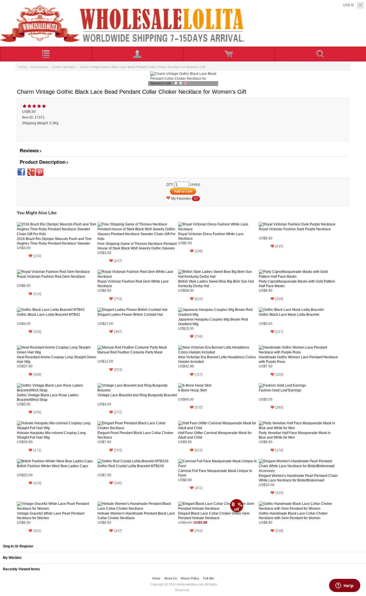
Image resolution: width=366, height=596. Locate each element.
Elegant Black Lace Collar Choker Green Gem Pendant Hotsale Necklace (214, 515)
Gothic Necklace (63, 67)
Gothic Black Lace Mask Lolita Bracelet (289, 315)
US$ (346, 5)
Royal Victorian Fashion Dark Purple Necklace (295, 229)
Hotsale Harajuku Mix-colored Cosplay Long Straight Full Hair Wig (51, 435)
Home (22, 67)
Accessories (39, 67)
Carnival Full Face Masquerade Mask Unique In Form (215, 473)
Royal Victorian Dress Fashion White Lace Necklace (211, 236)
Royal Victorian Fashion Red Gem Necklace (51, 277)
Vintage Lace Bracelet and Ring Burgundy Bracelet (137, 395)
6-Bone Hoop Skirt (192, 390)
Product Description (42, 162)
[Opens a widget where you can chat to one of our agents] (344, 586)
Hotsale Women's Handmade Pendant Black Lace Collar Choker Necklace (136, 515)
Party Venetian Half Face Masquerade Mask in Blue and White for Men (295, 435)
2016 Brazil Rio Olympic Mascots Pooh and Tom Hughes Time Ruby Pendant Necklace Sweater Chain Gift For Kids (54, 241)
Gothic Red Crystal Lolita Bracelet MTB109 (131, 466)
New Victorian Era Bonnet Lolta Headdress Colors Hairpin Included (217, 359)
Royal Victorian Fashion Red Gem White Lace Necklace (133, 283)
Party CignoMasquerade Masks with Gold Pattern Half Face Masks (297, 283)
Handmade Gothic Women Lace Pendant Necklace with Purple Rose (298, 359)
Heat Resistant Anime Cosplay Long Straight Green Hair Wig (56, 359)
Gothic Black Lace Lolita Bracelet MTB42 (48, 315)
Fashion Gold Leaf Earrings (280, 390)
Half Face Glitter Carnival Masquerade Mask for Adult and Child (215, 435)
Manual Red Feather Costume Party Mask (130, 352)
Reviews (29, 150)
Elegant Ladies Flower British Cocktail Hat (130, 315)
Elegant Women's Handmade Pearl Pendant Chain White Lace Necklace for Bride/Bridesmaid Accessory (298, 478)
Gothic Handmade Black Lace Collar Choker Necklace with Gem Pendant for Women (293, 515)
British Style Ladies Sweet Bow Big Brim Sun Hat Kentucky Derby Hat (216, 283)
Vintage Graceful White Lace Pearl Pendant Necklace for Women (50, 515)
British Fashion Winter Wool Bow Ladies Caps (52, 466)
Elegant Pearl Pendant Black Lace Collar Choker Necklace (135, 435)
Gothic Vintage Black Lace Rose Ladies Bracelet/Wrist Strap (47, 397)
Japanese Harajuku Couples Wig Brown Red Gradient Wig (213, 321)
